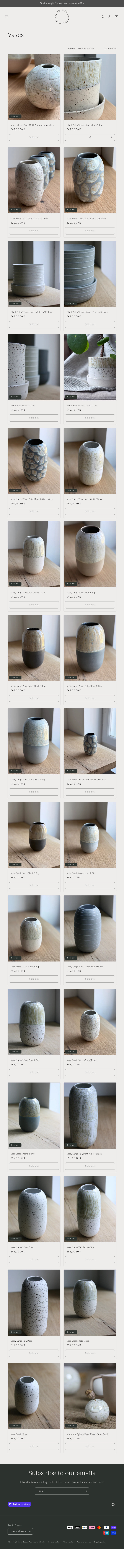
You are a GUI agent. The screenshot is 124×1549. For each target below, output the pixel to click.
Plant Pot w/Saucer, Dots (23, 406)
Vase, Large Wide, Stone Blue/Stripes (85, 967)
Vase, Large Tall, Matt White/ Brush (84, 1154)
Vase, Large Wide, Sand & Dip (81, 592)
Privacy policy (68, 1542)
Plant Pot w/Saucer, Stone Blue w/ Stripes (87, 312)
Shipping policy (100, 1542)
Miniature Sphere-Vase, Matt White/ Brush (88, 1434)
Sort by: (71, 49)
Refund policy (54, 1542)
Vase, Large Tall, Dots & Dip (80, 1247)
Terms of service (84, 1542)
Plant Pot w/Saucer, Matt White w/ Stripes (31, 312)
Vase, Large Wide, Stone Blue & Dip (28, 780)
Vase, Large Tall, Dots (21, 1341)
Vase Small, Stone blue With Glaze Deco (86, 218)
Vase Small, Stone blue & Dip (81, 873)
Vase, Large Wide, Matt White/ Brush (85, 499)
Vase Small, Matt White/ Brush (82, 1060)
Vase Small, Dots (19, 1434)
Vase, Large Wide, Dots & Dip (25, 1060)
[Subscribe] (85, 1491)
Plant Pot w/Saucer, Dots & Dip (82, 406)
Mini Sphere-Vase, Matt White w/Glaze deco (32, 125)
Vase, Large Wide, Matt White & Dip (28, 592)
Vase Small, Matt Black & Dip (25, 873)
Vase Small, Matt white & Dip (25, 967)
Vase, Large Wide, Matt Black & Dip (28, 686)
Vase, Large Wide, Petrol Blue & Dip (84, 686)
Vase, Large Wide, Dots (22, 1247)
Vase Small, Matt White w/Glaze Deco (29, 218)
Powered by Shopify (37, 1542)
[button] (6, 17)
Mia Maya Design (22, 1542)
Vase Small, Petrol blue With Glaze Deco (86, 780)
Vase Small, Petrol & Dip (23, 1154)
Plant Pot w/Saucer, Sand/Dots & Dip (85, 125)
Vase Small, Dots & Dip (78, 1341)
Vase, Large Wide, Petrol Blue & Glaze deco (32, 499)
